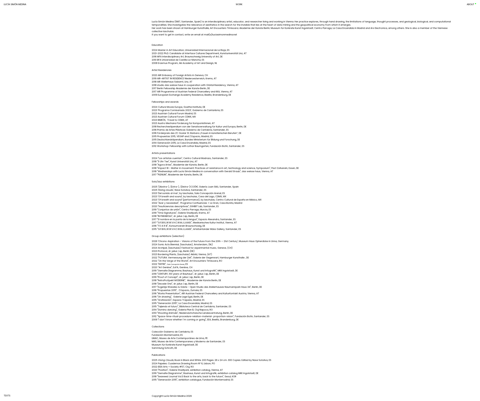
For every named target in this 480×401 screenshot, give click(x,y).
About (470, 4)
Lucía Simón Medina (15, 4)
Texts (7, 395)
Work (239, 4)
